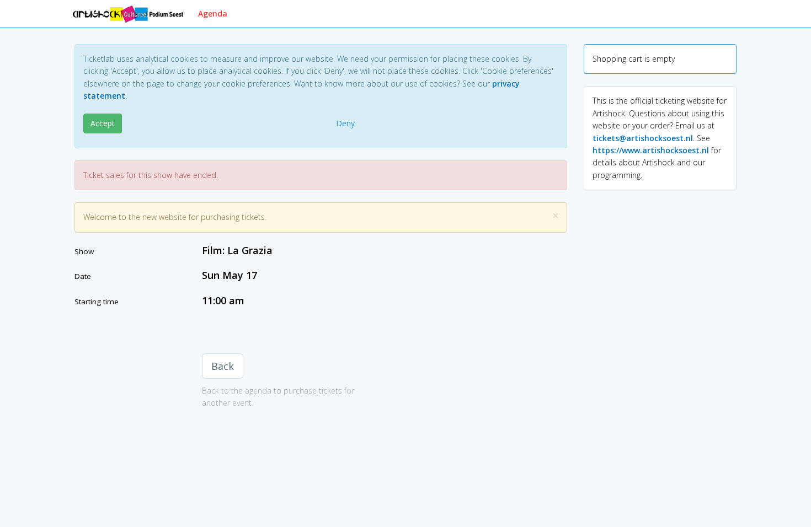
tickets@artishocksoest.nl (643, 138)
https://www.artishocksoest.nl (651, 150)
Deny (345, 123)
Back (222, 366)
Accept (102, 123)
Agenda (212, 13)
